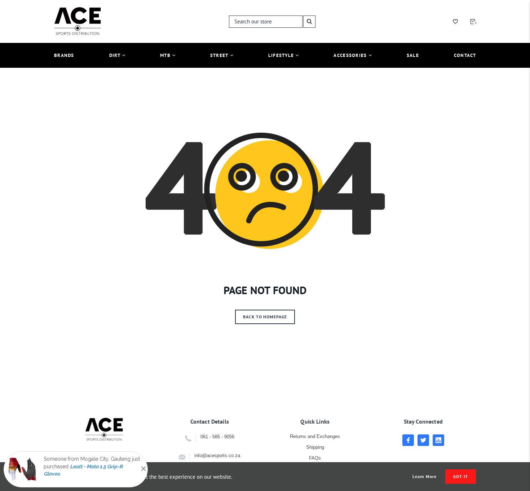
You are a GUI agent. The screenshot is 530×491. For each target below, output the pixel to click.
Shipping (315, 447)
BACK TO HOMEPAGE (265, 316)
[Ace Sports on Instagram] (438, 440)
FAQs (315, 458)
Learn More (424, 476)
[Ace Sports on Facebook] (408, 440)
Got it (460, 476)
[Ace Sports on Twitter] (423, 440)
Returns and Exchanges (315, 436)
